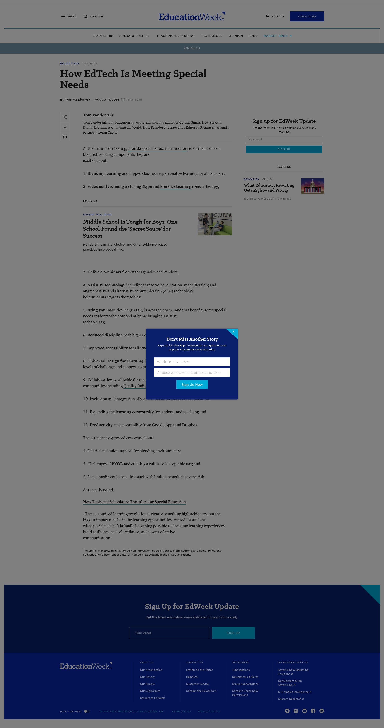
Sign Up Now (192, 384)
